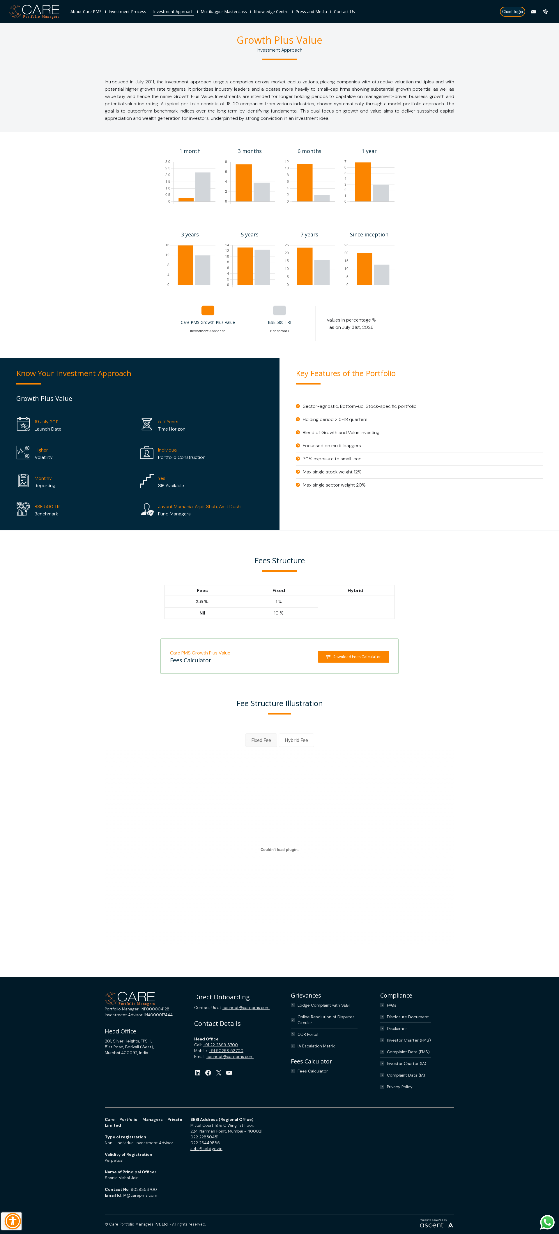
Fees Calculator (313, 1071)
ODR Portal (308, 1034)
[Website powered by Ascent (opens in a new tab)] (436, 1227)
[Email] (534, 11)
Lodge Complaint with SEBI (324, 1005)
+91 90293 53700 (226, 1050)
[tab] (261, 740)
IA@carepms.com (140, 1195)
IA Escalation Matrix (316, 1046)
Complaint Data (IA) (406, 1075)
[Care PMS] (37, 12)
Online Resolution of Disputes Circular (326, 1019)
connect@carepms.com (246, 1007)
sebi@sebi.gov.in (206, 1148)
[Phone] (546, 11)
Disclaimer (397, 1028)
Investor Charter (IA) (406, 1063)
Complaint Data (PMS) (408, 1051)
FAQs (391, 1005)
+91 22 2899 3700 (220, 1044)
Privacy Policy (400, 1086)
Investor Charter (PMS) (409, 1040)
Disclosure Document (408, 1016)
